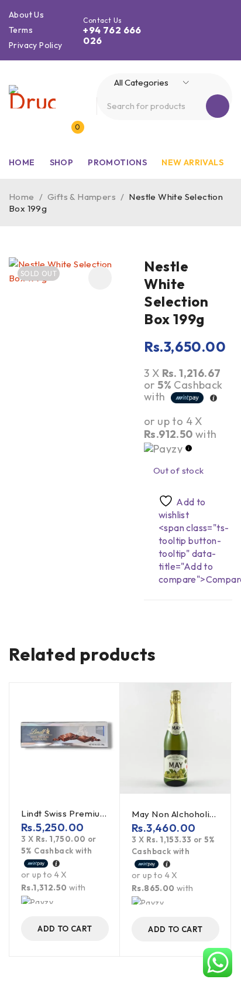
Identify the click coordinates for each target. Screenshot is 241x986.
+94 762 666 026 (112, 35)
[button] (100, 278)
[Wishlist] (177, 507)
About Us (26, 14)
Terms (21, 30)
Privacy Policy (36, 45)
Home (22, 196)
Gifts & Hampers (81, 196)
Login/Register (46, 133)
